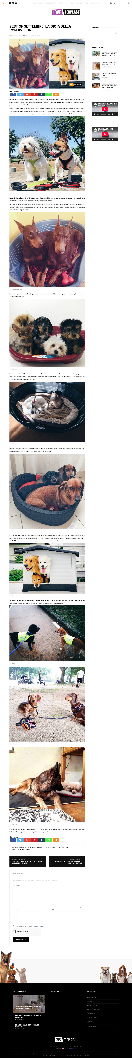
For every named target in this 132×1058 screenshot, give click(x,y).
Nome (16, 909)
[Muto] (112, 114)
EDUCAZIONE (62, 3)
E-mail (52, 909)
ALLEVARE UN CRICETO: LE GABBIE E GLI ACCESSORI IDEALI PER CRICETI (109, 85)
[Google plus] (27, 94)
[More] (56, 94)
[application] (105, 109)
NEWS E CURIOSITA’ (50, 3)
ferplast (39, 847)
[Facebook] (13, 94)
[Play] (95, 114)
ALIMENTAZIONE (91, 997)
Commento (17, 885)
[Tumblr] (41, 94)
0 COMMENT (24, 35)
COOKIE (81, 1046)
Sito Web (16, 918)
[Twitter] (20, 94)
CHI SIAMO (56, 1046)
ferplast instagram (49, 847)
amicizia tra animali (18, 847)
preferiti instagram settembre (21, 849)
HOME (51, 1046)
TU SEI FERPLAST (95, 3)
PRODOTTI (72, 3)
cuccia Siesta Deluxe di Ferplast (21, 198)
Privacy (42, 926)
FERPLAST (58, 1048)
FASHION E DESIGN (37, 3)
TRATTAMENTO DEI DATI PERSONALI (69, 1046)
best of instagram (30, 847)
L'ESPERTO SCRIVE (92, 1013)
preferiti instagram (62, 847)
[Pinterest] (34, 94)
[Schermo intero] (116, 114)
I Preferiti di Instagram (56, 102)
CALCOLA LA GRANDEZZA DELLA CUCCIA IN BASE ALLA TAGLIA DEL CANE (109, 53)
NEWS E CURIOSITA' (92, 1018)
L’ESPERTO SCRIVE (82, 3)
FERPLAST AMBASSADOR (93, 1009)
